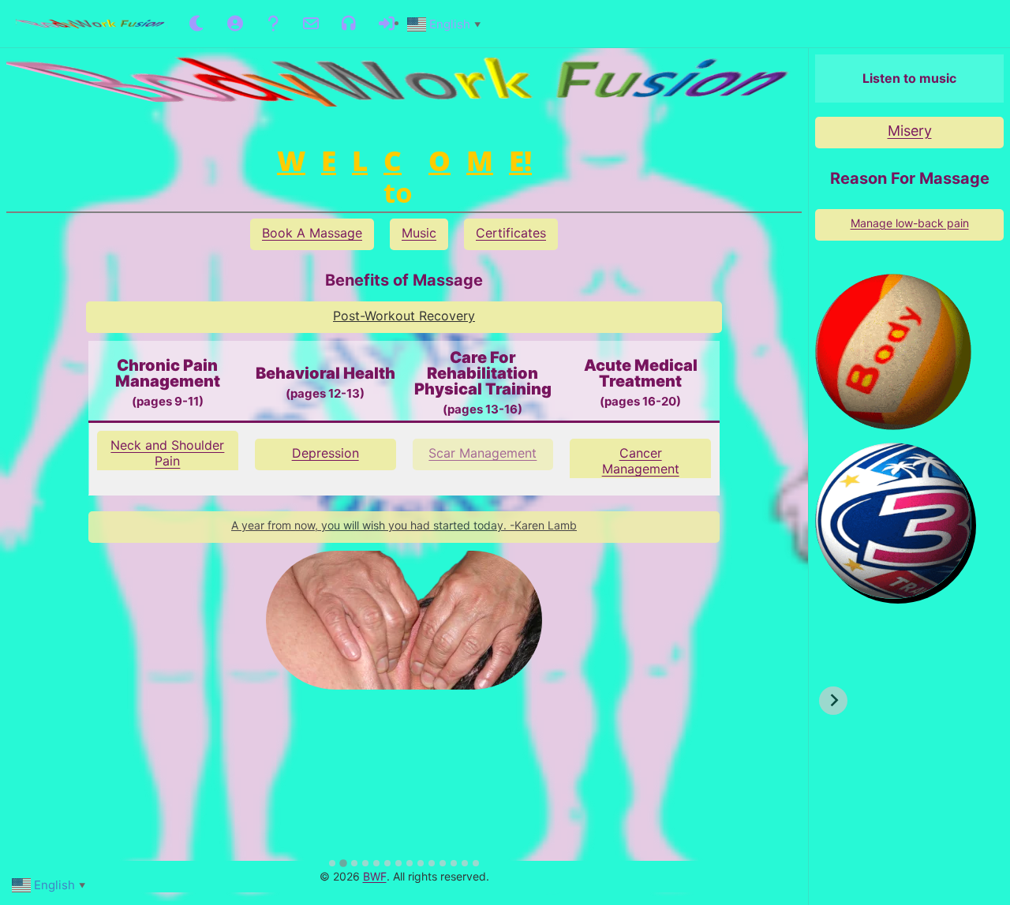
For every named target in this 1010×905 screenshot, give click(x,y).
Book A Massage (312, 233)
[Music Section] (348, 23)
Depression (325, 453)
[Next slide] (833, 700)
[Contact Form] (311, 23)
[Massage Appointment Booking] (197, 23)
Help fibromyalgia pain (909, 223)
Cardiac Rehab (482, 453)
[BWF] (91, 24)
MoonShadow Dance (909, 130)
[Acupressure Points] (273, 23)
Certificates (511, 233)
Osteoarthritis (167, 445)
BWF (375, 876)
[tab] (332, 863)
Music (419, 233)
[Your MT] (235, 23)
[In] (386, 23)
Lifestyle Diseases (640, 453)
